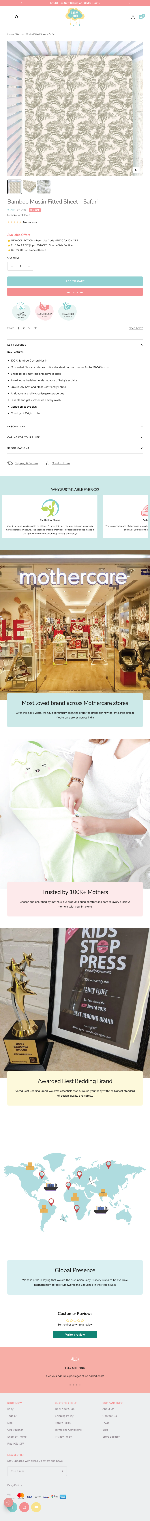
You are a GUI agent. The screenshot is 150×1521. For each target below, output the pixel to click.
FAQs (105, 1422)
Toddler (11, 1416)
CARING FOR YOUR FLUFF (23, 437)
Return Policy (63, 1422)
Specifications (18, 448)
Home (10, 34)
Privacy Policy (63, 1436)
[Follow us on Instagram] (24, 1507)
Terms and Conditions (68, 1429)
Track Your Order (65, 1409)
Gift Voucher (15, 1429)
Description (16, 426)
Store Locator (111, 1436)
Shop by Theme (17, 1436)
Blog (105, 1429)
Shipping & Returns (26, 463)
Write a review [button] (75, 1334)
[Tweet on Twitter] (29, 328)
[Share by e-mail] (35, 328)
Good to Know (61, 463)
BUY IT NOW (75, 292)
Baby (10, 1409)
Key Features (16, 344)
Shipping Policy (64, 1416)
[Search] (16, 17)
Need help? (136, 328)
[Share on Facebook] (18, 328)
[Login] (133, 17)
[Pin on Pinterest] (24, 328)
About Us (108, 1409)
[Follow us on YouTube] (36, 1507)
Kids (9, 1422)
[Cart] (141, 17)
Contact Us (109, 1416)
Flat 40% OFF (15, 1443)
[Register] (61, 1471)
